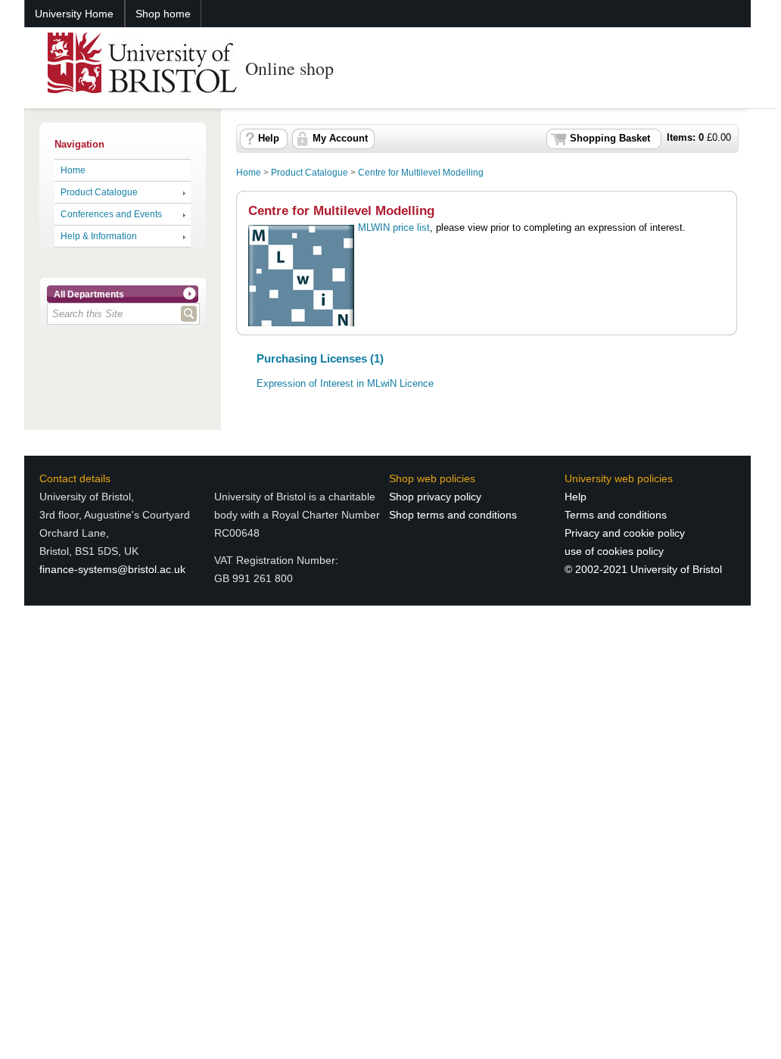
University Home (74, 14)
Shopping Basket (610, 138)
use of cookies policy (614, 551)
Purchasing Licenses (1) (320, 358)
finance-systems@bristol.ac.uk (112, 569)
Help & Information (99, 236)
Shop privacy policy (435, 497)
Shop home (163, 14)
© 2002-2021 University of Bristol (643, 569)
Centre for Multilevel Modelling (421, 172)
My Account (340, 138)
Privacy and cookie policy (625, 533)
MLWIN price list (394, 227)
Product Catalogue (99, 192)
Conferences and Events (111, 214)
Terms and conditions (616, 515)
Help (268, 138)
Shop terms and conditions (453, 515)
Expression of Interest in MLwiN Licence (345, 383)
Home (73, 170)
